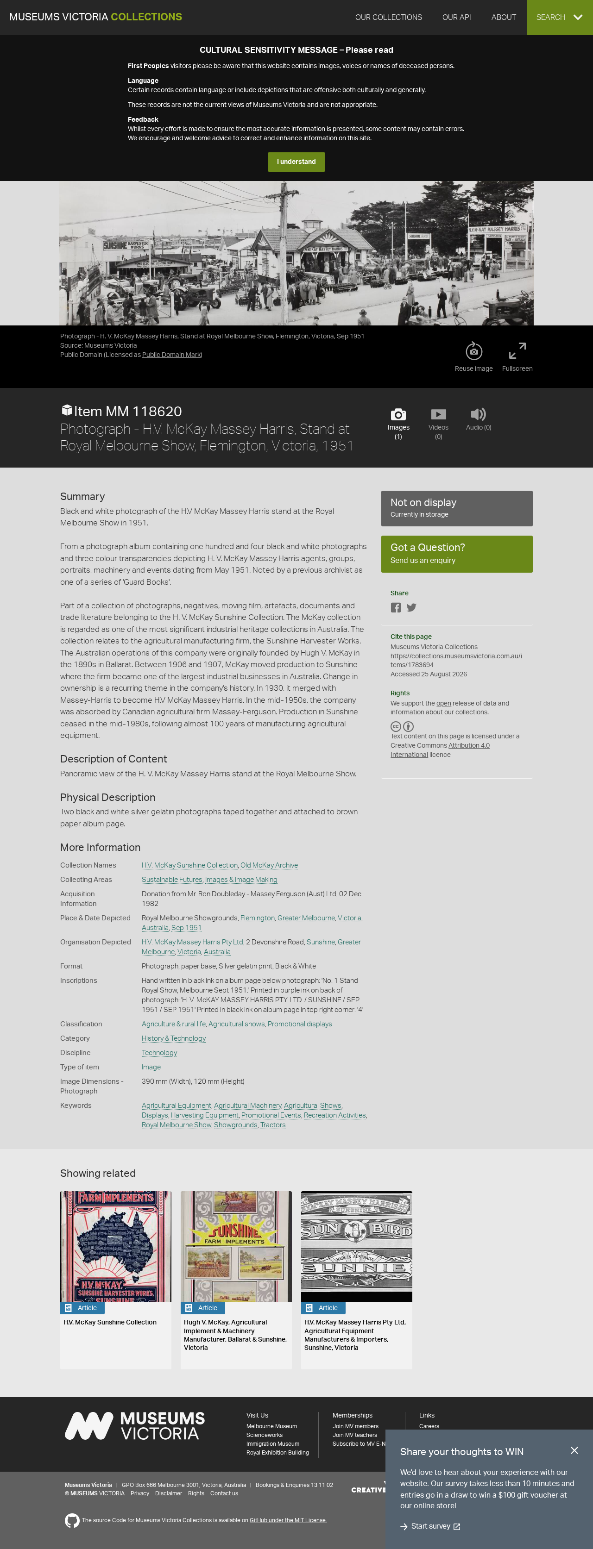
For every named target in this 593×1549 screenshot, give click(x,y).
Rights (196, 1493)
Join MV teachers (355, 1435)
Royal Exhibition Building (277, 1452)
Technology (159, 1052)
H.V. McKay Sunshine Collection (190, 865)
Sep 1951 (186, 927)
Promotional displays (300, 1024)
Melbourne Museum (271, 1426)
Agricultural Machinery (247, 1105)
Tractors (273, 1125)
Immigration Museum (272, 1444)
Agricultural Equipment (176, 1105)
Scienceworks (264, 1435)
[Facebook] (396, 609)
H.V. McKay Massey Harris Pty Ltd (192, 942)
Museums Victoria (95, 17)
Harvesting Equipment (205, 1115)
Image (151, 1067)
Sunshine (321, 942)
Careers (429, 1426)
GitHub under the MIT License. (288, 1520)
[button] (560, 17)
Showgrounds (236, 1125)
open (443, 703)
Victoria (349, 918)
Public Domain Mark (171, 355)
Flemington (257, 918)
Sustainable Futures (172, 879)
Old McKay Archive (269, 865)
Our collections (388, 17)
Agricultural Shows (312, 1105)
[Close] (574, 1452)
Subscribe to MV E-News (364, 1444)
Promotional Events (271, 1115)
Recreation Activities (335, 1115)
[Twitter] (411, 609)
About (504, 17)
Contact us (224, 1493)
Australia (155, 927)
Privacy (140, 1493)
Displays (155, 1115)
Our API (456, 17)
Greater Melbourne (306, 918)
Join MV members (356, 1426)
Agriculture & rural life (174, 1024)
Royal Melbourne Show (176, 1125)
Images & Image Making (241, 879)
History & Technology (174, 1038)
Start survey (430, 1526)
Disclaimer (168, 1493)
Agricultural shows (236, 1024)
